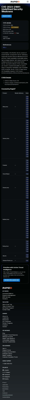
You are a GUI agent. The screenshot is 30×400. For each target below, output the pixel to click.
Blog (3, 333)
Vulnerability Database (8, 340)
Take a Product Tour (8, 306)
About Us (5, 316)
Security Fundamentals (8, 342)
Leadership (5, 318)
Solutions (5, 298)
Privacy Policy (5, 386)
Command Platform (7, 293)
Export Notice (5, 388)
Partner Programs (7, 323)
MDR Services (6, 297)
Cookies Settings (6, 397)
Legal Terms (5, 384)
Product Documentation (9, 352)
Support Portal (6, 350)
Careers (4, 326)
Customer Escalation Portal (10, 357)
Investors (5, 325)
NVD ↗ (4, 47)
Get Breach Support (8, 308)
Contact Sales (6, 309)
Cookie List (4, 392)
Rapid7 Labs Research (8, 338)
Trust (3, 390)
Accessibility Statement (7, 394)
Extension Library (7, 353)
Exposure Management (8, 295)
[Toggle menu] (28, 2)
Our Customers (6, 321)
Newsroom (5, 319)
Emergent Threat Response (10, 335)
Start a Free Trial (7, 304)
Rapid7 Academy (7, 355)
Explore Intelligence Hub (12, 280)
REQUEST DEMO (6, 16)
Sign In (4, 348)
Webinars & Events (7, 336)
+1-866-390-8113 (7, 363)
